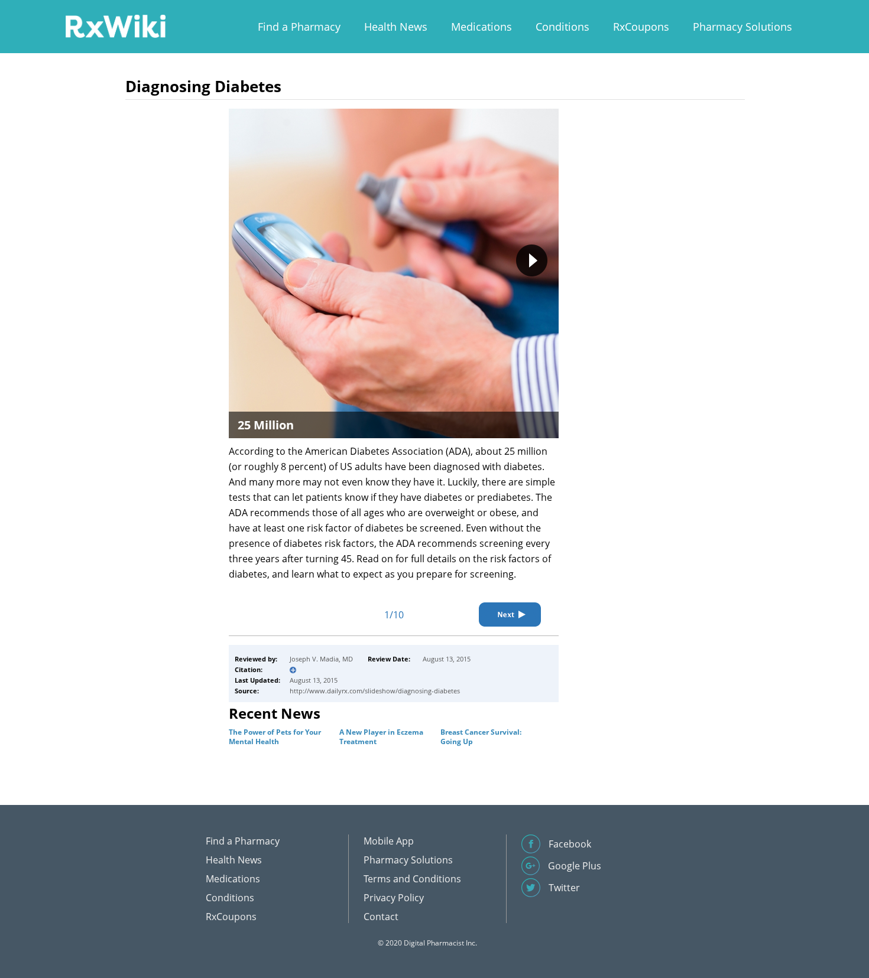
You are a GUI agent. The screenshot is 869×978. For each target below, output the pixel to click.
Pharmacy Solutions (742, 26)
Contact (381, 916)
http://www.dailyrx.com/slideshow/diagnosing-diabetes (375, 690)
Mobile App (389, 840)
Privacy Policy (394, 897)
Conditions (562, 26)
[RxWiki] (115, 26)
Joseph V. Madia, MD (321, 658)
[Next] (510, 614)
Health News (395, 26)
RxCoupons (641, 26)
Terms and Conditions (412, 878)
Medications (481, 26)
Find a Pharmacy (299, 26)
